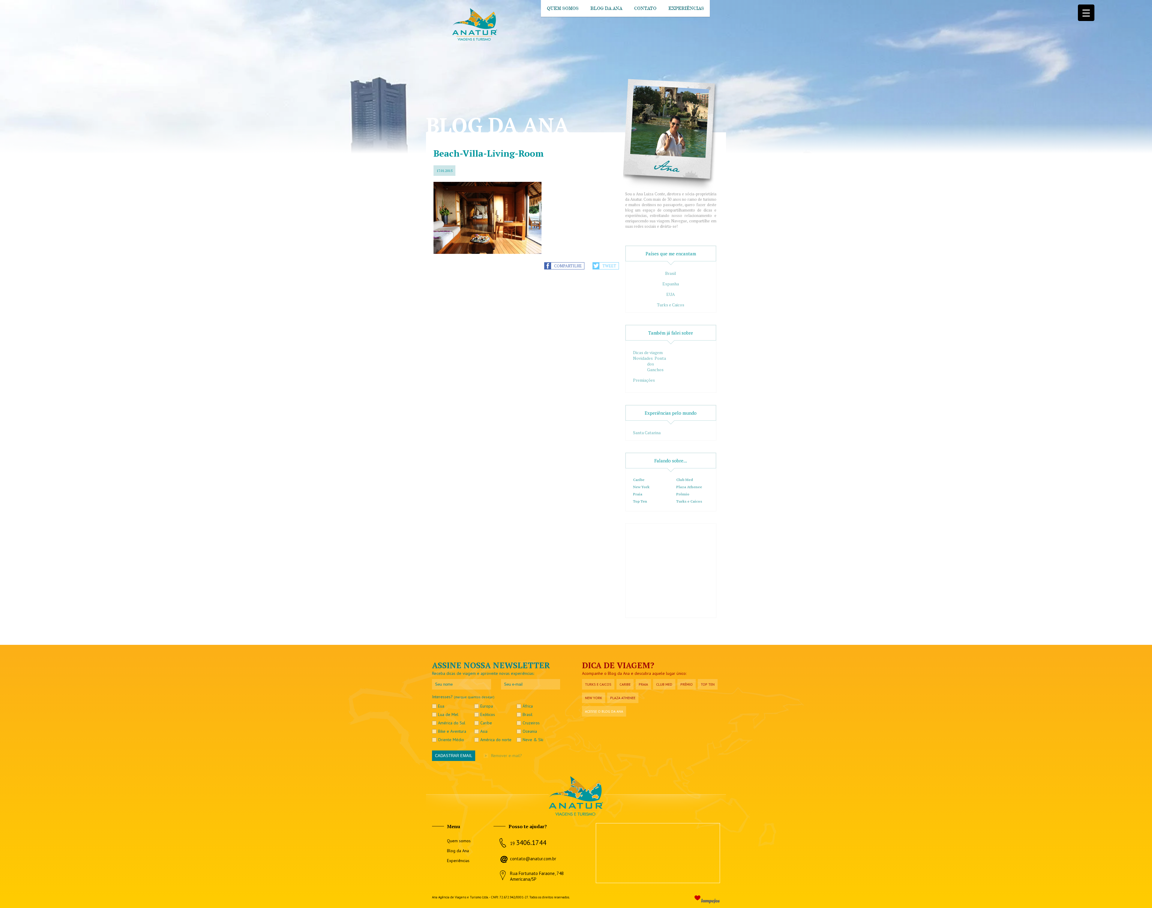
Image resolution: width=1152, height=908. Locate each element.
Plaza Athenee (689, 487)
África (528, 706)
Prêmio (682, 494)
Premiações (644, 380)
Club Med (684, 479)
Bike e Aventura (452, 731)
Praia (637, 494)
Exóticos (487, 714)
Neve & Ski (533, 740)
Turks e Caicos (670, 305)
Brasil (670, 273)
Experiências (686, 8)
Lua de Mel (448, 714)
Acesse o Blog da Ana (604, 711)
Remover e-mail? (506, 755)
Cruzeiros (531, 723)
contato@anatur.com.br (533, 858)
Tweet (609, 266)
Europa (486, 706)
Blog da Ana (606, 8)
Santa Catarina (647, 432)
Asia (484, 731)
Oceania (530, 731)
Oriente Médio (451, 740)
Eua (441, 706)
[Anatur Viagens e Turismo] (474, 39)
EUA (670, 294)
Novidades (643, 358)
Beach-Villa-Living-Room (489, 153)
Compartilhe (568, 266)
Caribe (638, 479)
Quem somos (562, 8)
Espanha (670, 284)
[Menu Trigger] (1086, 13)
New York (641, 487)
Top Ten (640, 501)
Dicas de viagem (648, 352)
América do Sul (451, 723)
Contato (645, 8)
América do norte (496, 740)
